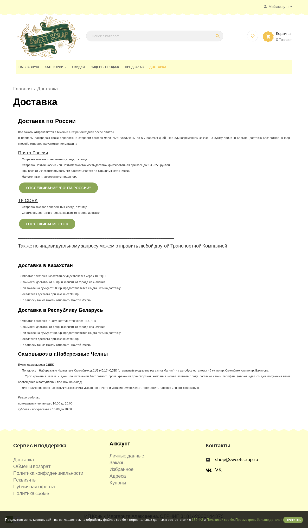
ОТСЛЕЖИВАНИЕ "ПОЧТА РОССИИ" (58, 188)
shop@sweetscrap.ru (236, 459)
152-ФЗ (197, 519)
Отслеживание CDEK (47, 224)
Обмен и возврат (32, 466)
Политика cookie (31, 493)
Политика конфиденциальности (48, 473)
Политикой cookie (220, 519)
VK (218, 469)
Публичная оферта (34, 486)
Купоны (117, 482)
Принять (293, 520)
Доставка (23, 459)
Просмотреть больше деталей (258, 519)
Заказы (117, 462)
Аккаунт (119, 443)
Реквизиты (25, 479)
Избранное (121, 469)
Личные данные (126, 455)
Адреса (117, 476)
